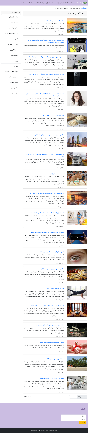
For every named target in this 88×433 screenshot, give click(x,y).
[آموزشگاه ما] (80, 3)
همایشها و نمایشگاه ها (11, 33)
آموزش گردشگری (40, 3)
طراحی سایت (14, 82)
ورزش (16, 61)
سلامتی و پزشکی (13, 44)
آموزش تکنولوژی (50, 3)
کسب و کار (15, 93)
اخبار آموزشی (23, 3)
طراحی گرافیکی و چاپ (11, 72)
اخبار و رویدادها (13, 23)
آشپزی (16, 66)
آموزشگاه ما (83, 8)
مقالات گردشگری (13, 17)
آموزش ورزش (60, 3)
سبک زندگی (14, 88)
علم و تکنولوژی (14, 50)
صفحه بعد (73, 397)
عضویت (82, 423)
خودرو (16, 39)
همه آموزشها (68, 3)
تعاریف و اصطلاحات (12, 28)
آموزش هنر (31, 3)
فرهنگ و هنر (14, 55)
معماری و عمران (13, 77)
